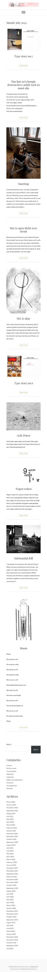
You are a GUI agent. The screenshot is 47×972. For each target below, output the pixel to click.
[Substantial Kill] (23, 539)
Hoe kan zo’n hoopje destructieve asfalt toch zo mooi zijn (23, 85)
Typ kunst (9, 783)
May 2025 (9, 819)
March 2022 (10, 859)
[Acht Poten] (23, 416)
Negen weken (24, 489)
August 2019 (10, 923)
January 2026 (11, 805)
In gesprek (10, 777)
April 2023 (10, 822)
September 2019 (12, 920)
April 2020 (10, 902)
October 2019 (11, 917)
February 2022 (11, 862)
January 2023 (11, 831)
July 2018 (9, 948)
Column (9, 765)
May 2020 (9, 900)
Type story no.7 (23, 56)
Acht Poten (23, 435)
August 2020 (10, 891)
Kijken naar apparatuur (14, 780)
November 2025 (12, 808)
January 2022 (11, 865)
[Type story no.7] (23, 39)
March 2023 (10, 825)
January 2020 (11, 908)
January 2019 (11, 934)
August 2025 (10, 813)
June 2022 (10, 851)
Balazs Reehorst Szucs (21, 967)
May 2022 (9, 854)
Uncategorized (11, 786)
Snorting (23, 184)
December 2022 (12, 833)
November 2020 (12, 882)
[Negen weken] (23, 473)
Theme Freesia (15, 969)
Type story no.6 (23, 383)
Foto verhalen (11, 771)
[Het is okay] (23, 290)
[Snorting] (23, 153)
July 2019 (9, 925)
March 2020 (10, 905)
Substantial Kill (23, 558)
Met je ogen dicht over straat (23, 229)
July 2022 (9, 848)
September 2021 (12, 874)
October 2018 (11, 943)
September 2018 (12, 945)
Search (8, 744)
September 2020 (12, 888)
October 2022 (11, 839)
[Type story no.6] (23, 366)
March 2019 (10, 931)
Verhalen (9, 788)
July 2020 (9, 894)
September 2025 (12, 811)
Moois (23, 648)
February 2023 (11, 828)
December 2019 (12, 911)
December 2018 (12, 937)
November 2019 (12, 914)
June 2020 (10, 897)
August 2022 (10, 845)
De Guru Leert (11, 768)
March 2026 (10, 802)
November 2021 (12, 871)
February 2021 (11, 877)
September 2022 (12, 842)
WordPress (33, 969)
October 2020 (11, 885)
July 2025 (9, 816)
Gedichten (10, 774)
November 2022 (12, 836)
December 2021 (12, 868)
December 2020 (12, 879)
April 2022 (10, 857)
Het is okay (23, 318)
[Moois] (23, 620)
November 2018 (12, 940)
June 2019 (10, 928)
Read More (24, 65)
